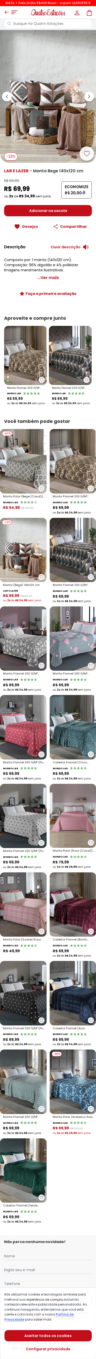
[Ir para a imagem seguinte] (89, 96)
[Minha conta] (76, 12)
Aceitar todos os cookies (48, 1335)
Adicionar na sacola (48, 210)
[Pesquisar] (9, 23)
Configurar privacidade (48, 1349)
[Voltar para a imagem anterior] (7, 96)
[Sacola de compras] (89, 12)
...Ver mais (48, 278)
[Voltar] (6, 12)
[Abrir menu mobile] (14, 12)
